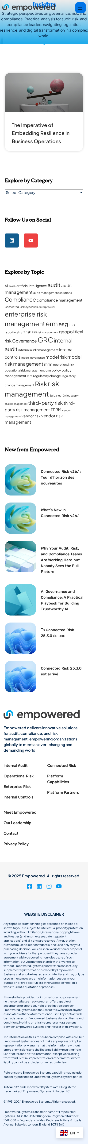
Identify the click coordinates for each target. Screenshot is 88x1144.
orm (48, 370)
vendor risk (31, 416)
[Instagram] (49, 886)
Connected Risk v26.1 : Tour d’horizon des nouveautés (61, 477)
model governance (33, 357)
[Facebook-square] (29, 886)
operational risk (63, 364)
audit (54, 284)
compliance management (59, 300)
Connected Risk (15, 307)
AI (6, 286)
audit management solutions (52, 293)
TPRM (56, 409)
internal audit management (38, 350)
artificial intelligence (31, 286)
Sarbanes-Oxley (60, 395)
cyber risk (31, 307)
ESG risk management (45, 332)
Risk (41, 384)
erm (52, 323)
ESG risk (24, 332)
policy (56, 370)
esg (63, 324)
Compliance (20, 299)
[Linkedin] (12, 240)
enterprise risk (46, 306)
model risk (56, 357)
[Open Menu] (80, 7)
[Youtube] (31, 240)
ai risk (12, 286)
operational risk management (25, 370)
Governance (24, 340)
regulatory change (47, 376)
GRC (45, 339)
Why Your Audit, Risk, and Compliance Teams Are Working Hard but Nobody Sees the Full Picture (61, 560)
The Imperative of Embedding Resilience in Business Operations (40, 133)
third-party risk (45, 403)
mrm (48, 364)
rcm (29, 376)
